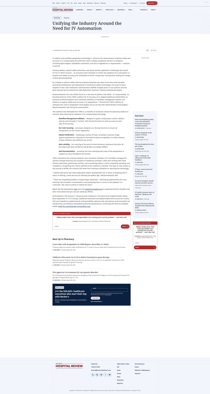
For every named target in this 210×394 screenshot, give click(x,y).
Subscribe (151, 3)
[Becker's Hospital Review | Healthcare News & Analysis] (62, 10)
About (125, 3)
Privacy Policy (108, 294)
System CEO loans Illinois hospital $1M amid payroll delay (144, 206)
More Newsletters (96, 301)
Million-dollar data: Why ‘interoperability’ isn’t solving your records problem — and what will (91, 217)
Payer (84, 3)
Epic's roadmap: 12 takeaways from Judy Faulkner (143, 158)
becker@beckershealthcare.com (101, 370)
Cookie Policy (111, 390)
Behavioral (90, 3)
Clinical (58, 3)
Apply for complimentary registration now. (74, 206)
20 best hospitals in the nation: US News (143, 134)
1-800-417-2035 (95, 367)
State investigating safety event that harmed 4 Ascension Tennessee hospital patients (144, 122)
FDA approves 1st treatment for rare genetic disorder (75, 272)
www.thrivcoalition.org (94, 189)
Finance (89, 9)
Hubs (130, 9)
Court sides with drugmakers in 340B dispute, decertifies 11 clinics (80, 244)
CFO (68, 3)
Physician (96, 3)
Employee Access (136, 390)
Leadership (79, 9)
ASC (72, 3)
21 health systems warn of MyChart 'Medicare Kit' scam (144, 194)
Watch (124, 226)
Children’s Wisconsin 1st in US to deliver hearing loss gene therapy (80, 257)
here (75, 189)
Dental (80, 3)
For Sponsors (133, 3)
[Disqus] (91, 332)
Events (153, 9)
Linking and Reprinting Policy (122, 390)
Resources (143, 9)
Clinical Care (109, 9)
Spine (75, 3)
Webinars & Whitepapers (142, 370)
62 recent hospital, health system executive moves (144, 182)
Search (143, 3)
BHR (53, 3)
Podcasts (137, 373)
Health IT (63, 3)
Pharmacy (103, 3)
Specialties (120, 9)
